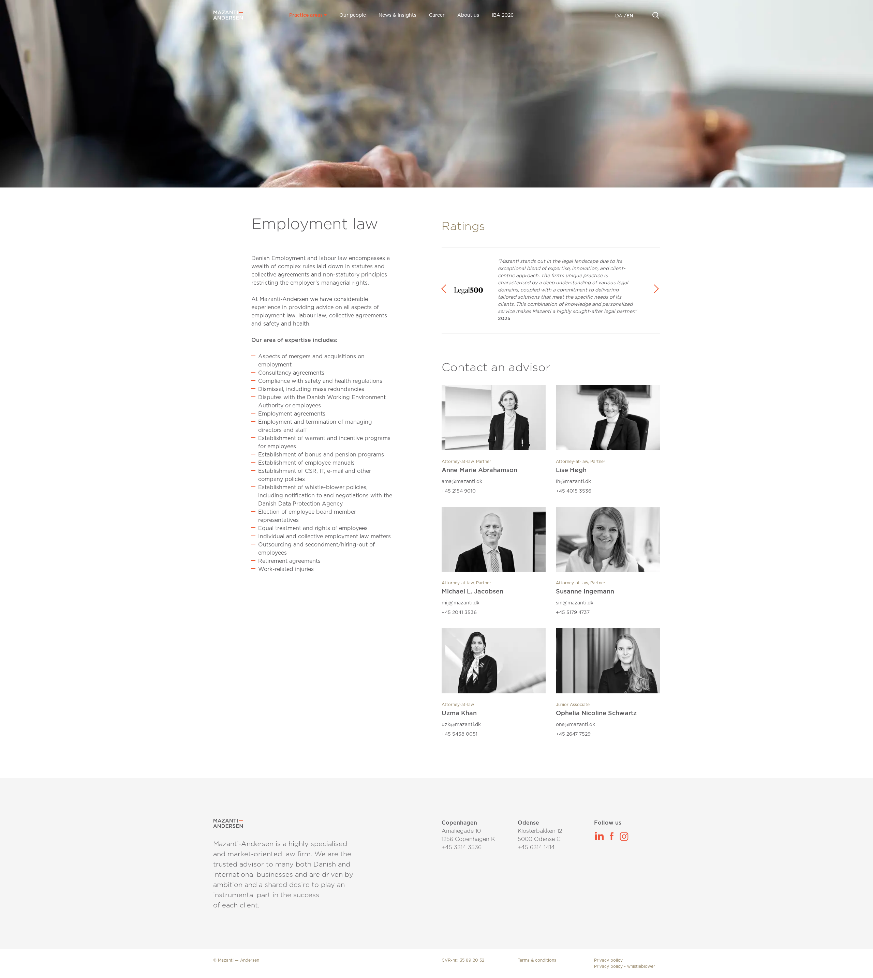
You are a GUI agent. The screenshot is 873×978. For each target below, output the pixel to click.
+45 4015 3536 (573, 491)
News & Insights (397, 15)
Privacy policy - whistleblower (624, 966)
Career (437, 15)
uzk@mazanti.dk (461, 724)
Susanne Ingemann (585, 592)
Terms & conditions (537, 960)
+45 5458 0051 (459, 734)
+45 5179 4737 (573, 612)
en (629, 16)
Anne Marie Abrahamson (479, 470)
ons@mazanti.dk (575, 724)
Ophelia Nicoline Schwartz (596, 713)
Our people (352, 15)
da (619, 16)
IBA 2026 (503, 15)
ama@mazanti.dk (462, 481)
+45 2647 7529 (573, 734)
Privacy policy (608, 960)
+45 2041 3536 (459, 612)
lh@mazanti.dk (573, 481)
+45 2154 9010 (459, 491)
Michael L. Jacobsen (472, 592)
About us (468, 15)
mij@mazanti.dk (460, 603)
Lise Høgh (571, 470)
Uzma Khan (459, 713)
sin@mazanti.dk (574, 603)
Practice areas (306, 15)
